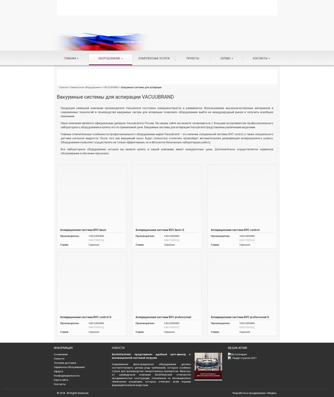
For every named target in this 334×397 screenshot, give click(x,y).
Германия (94, 244)
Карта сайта (61, 379)
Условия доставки (65, 362)
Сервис (225, 58)
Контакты (260, 58)
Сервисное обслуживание (69, 367)
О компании (61, 354)
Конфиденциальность (67, 375)
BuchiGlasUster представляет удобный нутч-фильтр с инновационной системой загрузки (151, 356)
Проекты (193, 58)
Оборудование (109, 58)
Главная (70, 58)
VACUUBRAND (111, 87)
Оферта (58, 371)
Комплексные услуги (154, 58)
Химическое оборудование (85, 87)
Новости (59, 358)
